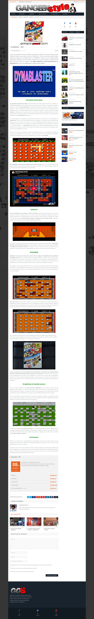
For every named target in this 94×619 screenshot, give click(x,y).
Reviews (56, 50)
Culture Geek (54, 14)
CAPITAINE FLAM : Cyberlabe (75, 58)
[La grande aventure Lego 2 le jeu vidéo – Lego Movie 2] (34, 522)
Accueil (14, 14)
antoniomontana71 (16, 50)
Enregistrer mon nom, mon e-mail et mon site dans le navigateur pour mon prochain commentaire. (31, 565)
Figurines (31, 14)
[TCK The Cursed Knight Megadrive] (17, 522)
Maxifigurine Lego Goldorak (25, 1)
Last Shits (65, 32)
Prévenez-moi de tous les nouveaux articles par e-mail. (22, 571)
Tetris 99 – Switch (73, 152)
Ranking (78, 32)
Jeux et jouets (42, 14)
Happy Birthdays (72, 158)
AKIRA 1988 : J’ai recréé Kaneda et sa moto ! (76, 38)
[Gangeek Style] (47, 8)
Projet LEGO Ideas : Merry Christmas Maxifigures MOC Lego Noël (76, 73)
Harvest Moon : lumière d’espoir (76, 145)
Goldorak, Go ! (72, 65)
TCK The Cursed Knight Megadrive (76, 88)
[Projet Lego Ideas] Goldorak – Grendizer (75, 102)
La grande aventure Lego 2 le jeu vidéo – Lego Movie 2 (34, 529)
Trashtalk (71, 32)
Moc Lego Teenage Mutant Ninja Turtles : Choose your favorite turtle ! (76, 81)
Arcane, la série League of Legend (76, 94)
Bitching (65, 14)
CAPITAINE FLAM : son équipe (75, 51)
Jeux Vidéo (21, 14)
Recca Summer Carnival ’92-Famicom (69, 119)
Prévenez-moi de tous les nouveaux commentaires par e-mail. (24, 568)
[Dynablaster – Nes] (34, 33)
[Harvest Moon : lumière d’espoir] (50, 522)
